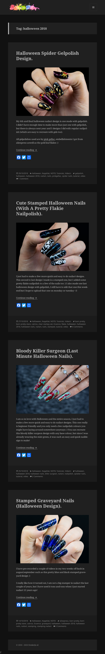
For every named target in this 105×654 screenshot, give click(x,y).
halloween (20, 176)
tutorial (76, 176)
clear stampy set (46, 324)
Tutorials (60, 173)
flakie (64, 324)
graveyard (46, 623)
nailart (43, 176)
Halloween (36, 173)
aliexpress (64, 621)
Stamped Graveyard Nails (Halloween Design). (45, 503)
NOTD (53, 173)
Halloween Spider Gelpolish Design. (47, 55)
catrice (35, 324)
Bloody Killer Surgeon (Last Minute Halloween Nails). (47, 353)
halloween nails (28, 326)
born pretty (80, 321)
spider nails (67, 176)
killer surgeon (51, 473)
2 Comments (37, 476)
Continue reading (27, 149)
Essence (57, 324)
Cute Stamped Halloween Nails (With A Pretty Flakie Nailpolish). (51, 208)
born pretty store (23, 324)
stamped (51, 326)
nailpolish (69, 473)
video (83, 176)
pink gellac (49, 139)
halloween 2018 (32, 176)
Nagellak (46, 173)
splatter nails (79, 473)
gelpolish (79, 173)
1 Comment (23, 178)
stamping (32, 626)
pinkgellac (56, 176)
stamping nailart (44, 626)
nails (49, 176)
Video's (68, 173)
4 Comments (77, 326)
